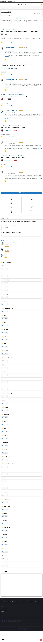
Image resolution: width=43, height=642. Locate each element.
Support (2, 611)
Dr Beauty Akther (8, 130)
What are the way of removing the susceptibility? (13, 157)
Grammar (5, 548)
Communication (6, 562)
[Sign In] (41, 4)
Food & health (6, 449)
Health (4, 435)
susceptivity (39, 38)
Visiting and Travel (6, 527)
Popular (3, 218)
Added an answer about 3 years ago (10, 143)
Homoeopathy (24, 63)
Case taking (11, 63)
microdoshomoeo (24, 629)
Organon (32, 63)
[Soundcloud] (11, 621)
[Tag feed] (26, 18)
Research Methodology (7, 393)
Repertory (16, 29)
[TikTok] (20, 621)
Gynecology (5, 322)
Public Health (5, 350)
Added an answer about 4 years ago (10, 173)
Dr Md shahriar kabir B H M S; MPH (11, 47)
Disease (4, 265)
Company (5, 520)
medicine (11, 38)
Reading (5, 541)
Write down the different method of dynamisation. (12, 232)
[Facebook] (2, 621)
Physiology (5, 407)
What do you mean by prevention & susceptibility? (13, 127)
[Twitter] (4, 621)
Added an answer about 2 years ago (10, 112)
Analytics (5, 400)
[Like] (1, 42)
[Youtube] (9, 621)
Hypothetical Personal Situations (9, 463)
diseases (7, 38)
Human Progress (6, 456)
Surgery (4, 343)
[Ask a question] (41, 640)
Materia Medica (11, 29)
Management (5, 442)
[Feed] (17, 621)
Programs (5, 555)
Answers (6, 218)
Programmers (6, 485)
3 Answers (6, 234)
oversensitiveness (16, 38)
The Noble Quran (6, 499)
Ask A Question (39, 7)
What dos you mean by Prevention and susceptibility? (14, 96)
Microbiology (6, 329)
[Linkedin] (6, 621)
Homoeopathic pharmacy (8, 357)
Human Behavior (6, 386)
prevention (3, 103)
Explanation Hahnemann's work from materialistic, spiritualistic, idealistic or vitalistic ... (19, 221)
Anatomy (5, 513)
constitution (3, 38)
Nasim (6, 34)
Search (3, 7)
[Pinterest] (15, 621)
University (5, 534)
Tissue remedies (6, 506)
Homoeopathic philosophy (17, 63)
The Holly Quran (6, 492)
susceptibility (34, 38)
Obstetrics (5, 371)
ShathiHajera (10, 68)
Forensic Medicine (6, 414)
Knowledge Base (4, 608)
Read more (7, 56)
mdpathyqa (22, 4)
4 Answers (6, 222)
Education (5, 428)
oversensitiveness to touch (24, 38)
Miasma (28, 63)
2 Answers (6, 227)
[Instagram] (13, 621)
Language (5, 364)
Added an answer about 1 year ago (10, 80)
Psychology (5, 336)
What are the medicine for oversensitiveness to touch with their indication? (19, 31)
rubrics (30, 38)
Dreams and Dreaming (7, 470)
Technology (5, 421)
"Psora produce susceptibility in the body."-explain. (13, 65)
